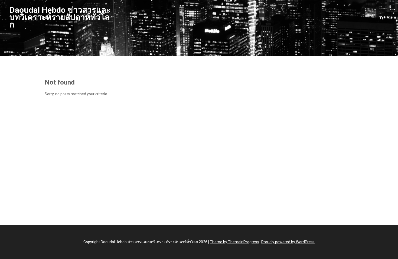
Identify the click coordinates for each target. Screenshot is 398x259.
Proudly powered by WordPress (288, 242)
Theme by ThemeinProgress (234, 242)
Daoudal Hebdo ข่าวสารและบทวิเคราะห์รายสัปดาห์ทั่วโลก (59, 17)
